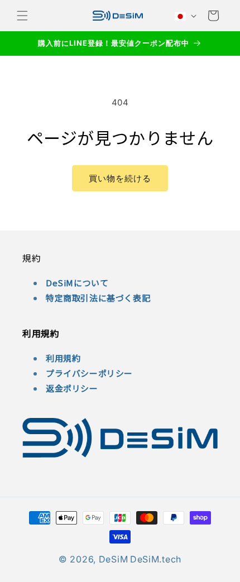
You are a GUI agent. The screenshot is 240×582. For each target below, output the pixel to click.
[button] (22, 15)
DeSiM (113, 559)
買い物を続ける (120, 178)
